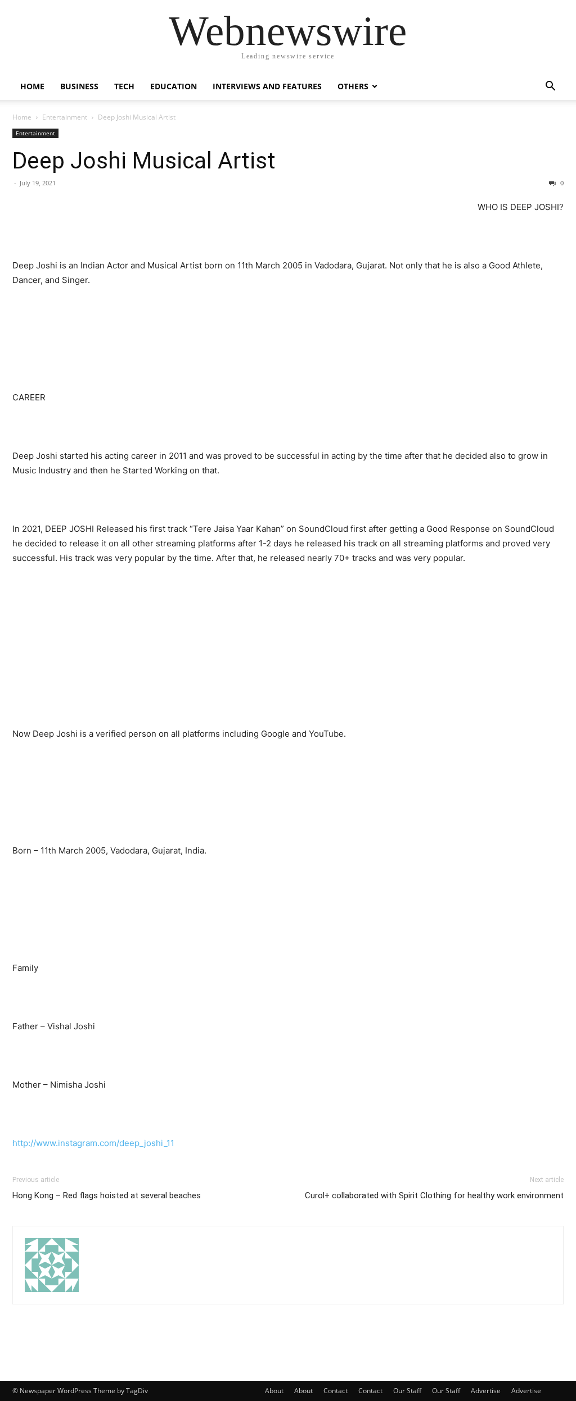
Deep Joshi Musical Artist (144, 160)
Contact (335, 1390)
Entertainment (64, 117)
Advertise (486, 1390)
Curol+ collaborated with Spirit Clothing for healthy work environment (434, 1195)
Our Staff (407, 1390)
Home (32, 86)
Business (79, 86)
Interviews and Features (267, 86)
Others (353, 86)
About (274, 1390)
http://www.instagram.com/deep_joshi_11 (93, 1143)
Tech (124, 86)
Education (173, 86)
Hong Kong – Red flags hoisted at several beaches (106, 1195)
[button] (550, 87)
